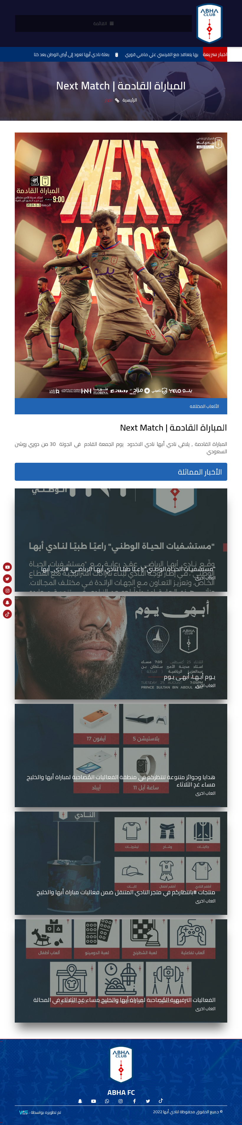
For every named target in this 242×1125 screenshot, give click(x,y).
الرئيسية (129, 100)
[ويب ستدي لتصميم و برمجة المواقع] (23, 1112)
